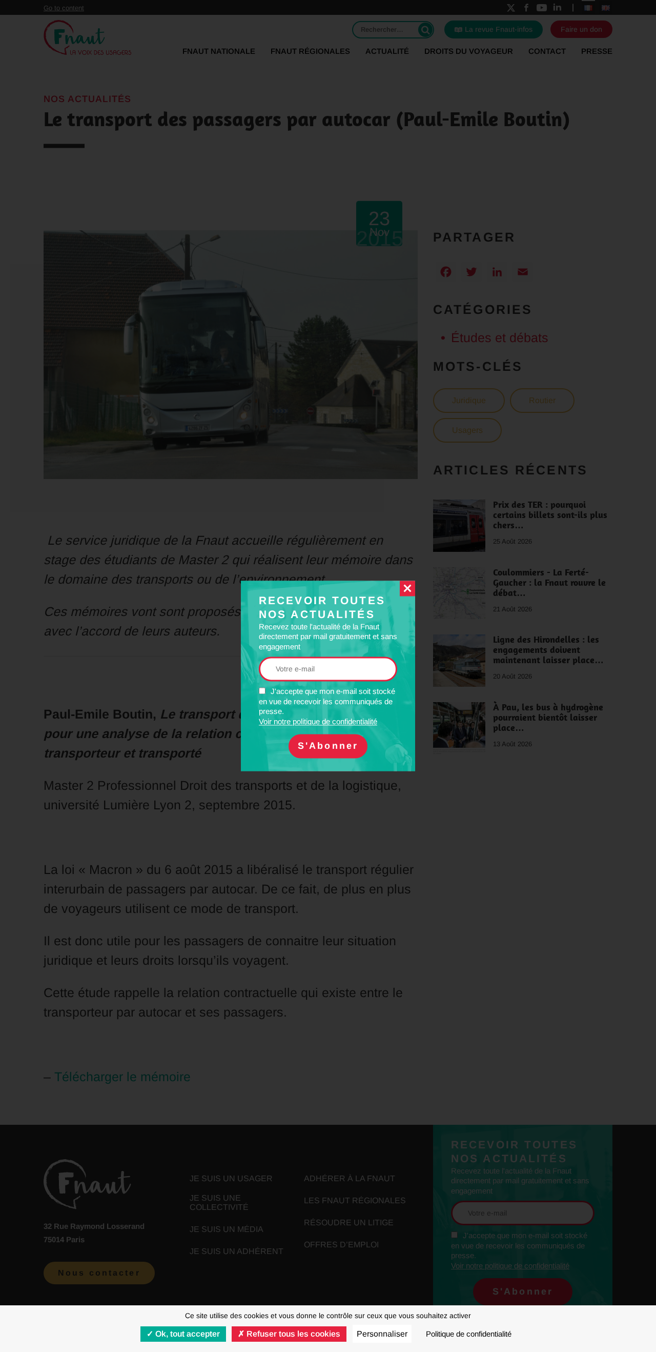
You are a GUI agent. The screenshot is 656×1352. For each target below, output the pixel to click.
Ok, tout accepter (186, 1333)
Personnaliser (382, 1333)
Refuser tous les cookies (292, 1333)
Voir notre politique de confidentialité (318, 721)
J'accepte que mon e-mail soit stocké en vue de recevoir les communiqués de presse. (327, 706)
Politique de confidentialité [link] (468, 1333)
